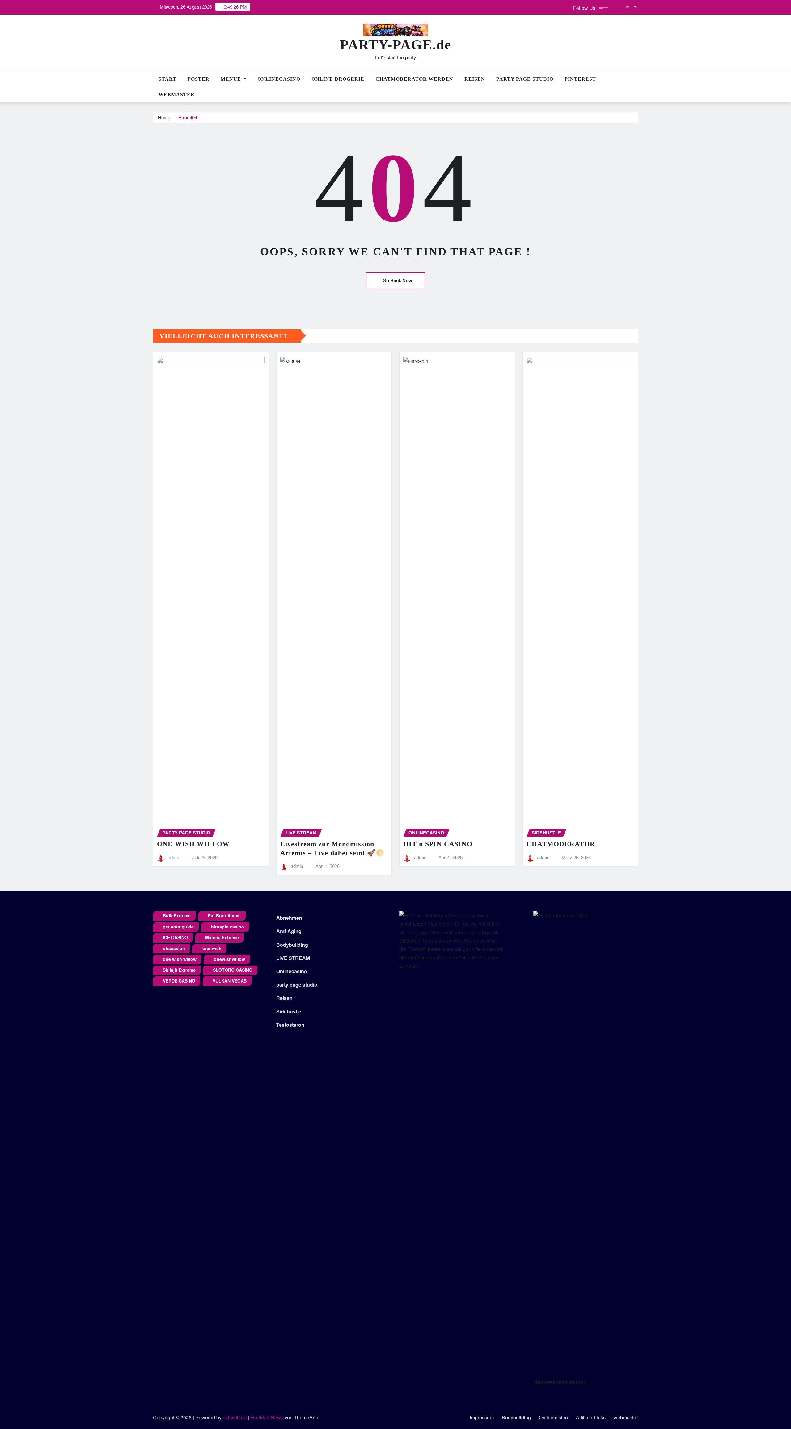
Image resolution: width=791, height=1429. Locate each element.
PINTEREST (580, 79)
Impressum (482, 1417)
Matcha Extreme (222, 937)
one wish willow (180, 959)
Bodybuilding (292, 944)
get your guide (178, 927)
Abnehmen (289, 917)
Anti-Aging (289, 931)
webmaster (177, 94)
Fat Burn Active (224, 915)
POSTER (198, 79)
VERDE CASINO (179, 981)
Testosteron (290, 1024)
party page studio (296, 984)
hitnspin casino (227, 927)
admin (174, 857)
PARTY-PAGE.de (395, 45)
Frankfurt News (266, 1417)
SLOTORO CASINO (232, 970)
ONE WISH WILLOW (193, 844)
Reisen (474, 79)
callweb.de (235, 1417)
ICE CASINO (175, 937)
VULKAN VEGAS (230, 981)
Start (167, 79)
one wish (212, 948)
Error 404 (187, 117)
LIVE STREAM (293, 958)
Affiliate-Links (591, 1417)
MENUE (232, 79)
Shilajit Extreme (179, 970)
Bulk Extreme (177, 915)
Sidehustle (288, 1011)
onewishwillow (229, 959)
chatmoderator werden (559, 1381)
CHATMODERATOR (561, 844)
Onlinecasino (278, 79)
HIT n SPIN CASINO (437, 844)
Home (164, 117)
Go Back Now (397, 280)
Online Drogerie (337, 79)
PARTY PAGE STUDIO (524, 79)
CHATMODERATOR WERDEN (414, 79)
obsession (174, 948)
